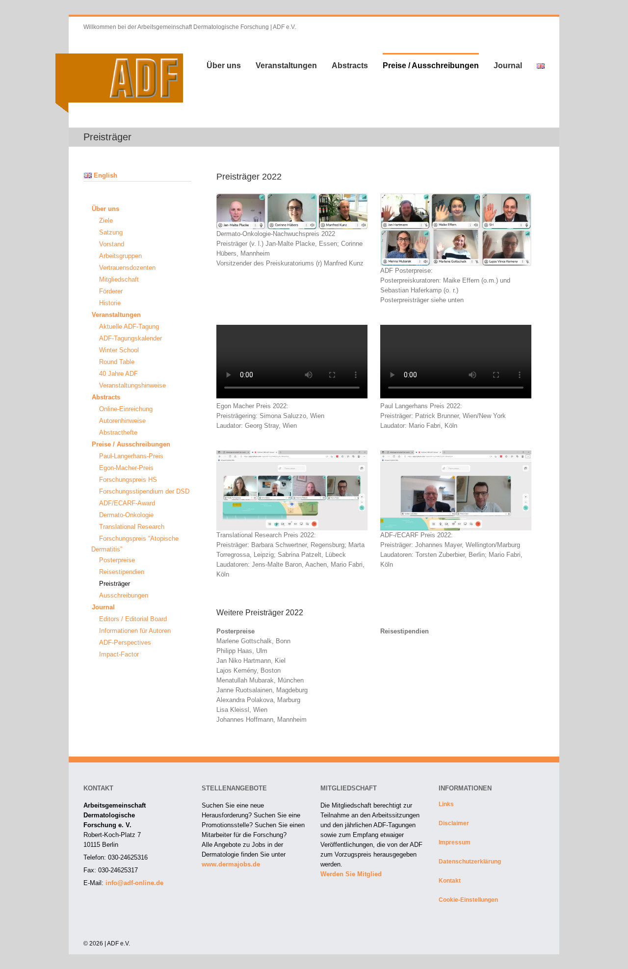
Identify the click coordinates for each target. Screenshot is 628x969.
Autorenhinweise (122, 420)
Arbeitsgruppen (120, 256)
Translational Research (131, 526)
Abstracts (350, 65)
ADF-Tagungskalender (130, 338)
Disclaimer (454, 823)
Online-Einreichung (126, 409)
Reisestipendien (121, 572)
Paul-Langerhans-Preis (131, 456)
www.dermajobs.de (231, 864)
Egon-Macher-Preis (126, 467)
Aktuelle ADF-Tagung (129, 326)
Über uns (224, 65)
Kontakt (450, 880)
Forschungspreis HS (128, 479)
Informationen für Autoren (135, 630)
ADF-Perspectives (125, 642)
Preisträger (114, 583)
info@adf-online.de (134, 883)
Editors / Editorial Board (133, 619)
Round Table (116, 362)
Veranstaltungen (286, 65)
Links (446, 804)
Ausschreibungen (123, 595)
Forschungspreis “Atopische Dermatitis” (135, 544)
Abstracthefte (118, 432)
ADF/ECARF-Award (127, 503)
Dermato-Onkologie (126, 515)
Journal (508, 65)
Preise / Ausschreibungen (431, 65)
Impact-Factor (119, 654)
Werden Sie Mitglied (351, 874)
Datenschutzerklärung (470, 861)
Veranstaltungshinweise (132, 385)
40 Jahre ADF (118, 373)
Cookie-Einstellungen (468, 899)
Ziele (106, 220)
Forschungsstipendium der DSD (144, 491)
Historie (110, 303)
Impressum (455, 842)
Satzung (111, 232)
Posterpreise (117, 560)
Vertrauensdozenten (127, 267)
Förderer (111, 291)
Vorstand (111, 244)
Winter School (119, 350)
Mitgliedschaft (119, 279)
